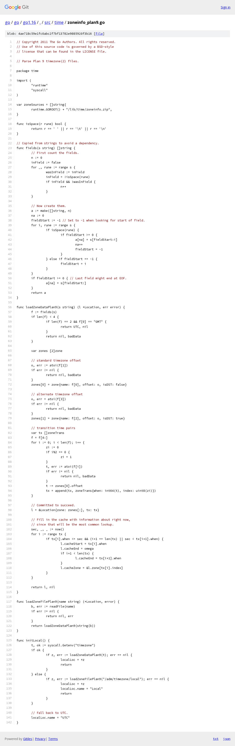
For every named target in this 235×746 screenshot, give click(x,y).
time (59, 22)
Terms (53, 739)
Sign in (225, 7)
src (47, 22)
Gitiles (27, 739)
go (7, 22)
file (99, 34)
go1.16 (29, 22)
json (226, 739)
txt (215, 739)
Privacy (40, 739)
